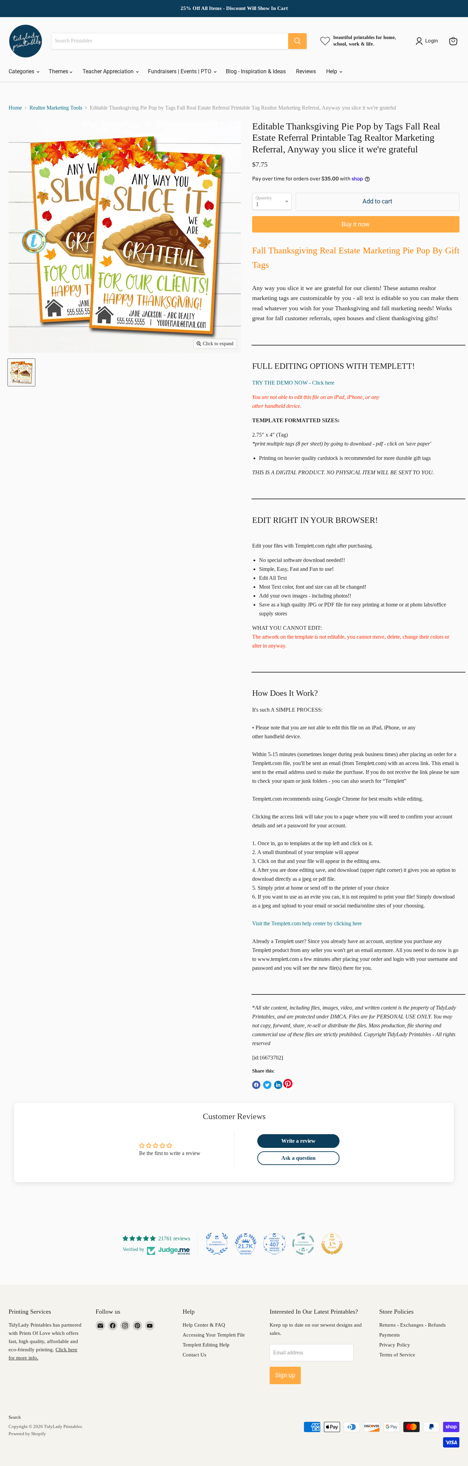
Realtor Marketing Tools (55, 108)
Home (15, 108)
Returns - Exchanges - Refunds (412, 1325)
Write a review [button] (298, 1141)
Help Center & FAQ (204, 1325)
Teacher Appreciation (109, 71)
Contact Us (194, 1354)
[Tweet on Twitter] (267, 1085)
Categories (22, 71)
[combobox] (169, 41)
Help (332, 71)
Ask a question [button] (298, 1158)
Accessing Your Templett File (214, 1335)
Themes (59, 71)
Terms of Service (397, 1354)
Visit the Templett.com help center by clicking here (307, 923)
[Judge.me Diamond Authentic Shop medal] (217, 1244)
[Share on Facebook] (256, 1085)
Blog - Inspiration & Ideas (256, 71)
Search (15, 1417)
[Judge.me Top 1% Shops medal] (332, 1244)
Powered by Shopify (27, 1433)
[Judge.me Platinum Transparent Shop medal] (303, 1244)
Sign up (285, 1375)
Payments (389, 1335)
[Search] (297, 41)
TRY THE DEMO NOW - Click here (293, 383)
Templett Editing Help (206, 1345)
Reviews (306, 71)
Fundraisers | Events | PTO (180, 71)
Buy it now (356, 224)
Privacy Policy (394, 1345)
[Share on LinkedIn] (278, 1085)
